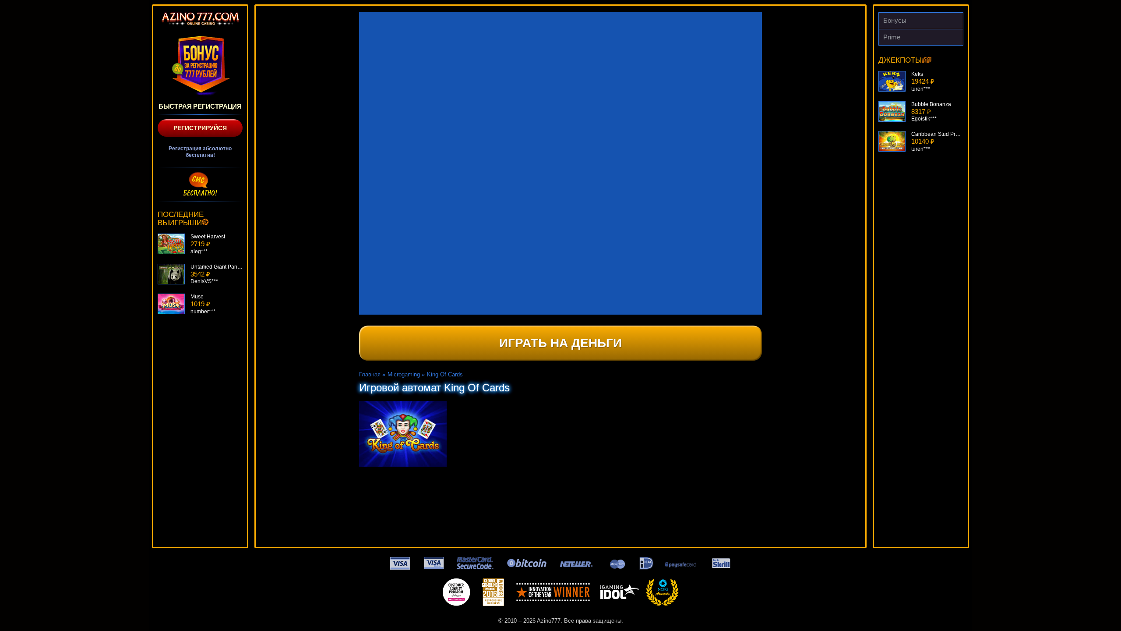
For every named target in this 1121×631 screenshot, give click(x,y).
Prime (891, 37)
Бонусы (894, 20)
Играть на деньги (560, 343)
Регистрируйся (200, 127)
